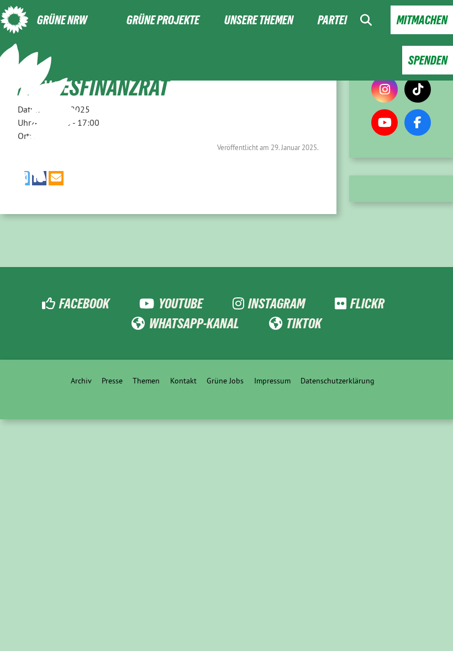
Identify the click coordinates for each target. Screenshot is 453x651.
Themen (146, 381)
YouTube (180, 303)
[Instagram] (384, 89)
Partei (332, 20)
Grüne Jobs (225, 381)
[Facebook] (417, 122)
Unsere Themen (258, 20)
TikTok (304, 323)
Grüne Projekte (163, 20)
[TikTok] (417, 89)
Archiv (81, 381)
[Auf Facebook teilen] (39, 178)
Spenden (427, 60)
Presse (112, 381)
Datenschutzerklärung (338, 381)
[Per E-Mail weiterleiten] (56, 178)
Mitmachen (422, 20)
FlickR (367, 303)
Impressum (272, 381)
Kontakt (183, 381)
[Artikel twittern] (24, 178)
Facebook (84, 303)
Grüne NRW (62, 20)
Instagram (276, 303)
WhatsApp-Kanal (194, 323)
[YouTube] (384, 122)
